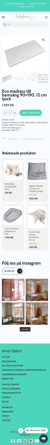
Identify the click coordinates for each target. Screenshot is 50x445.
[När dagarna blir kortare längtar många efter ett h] (37, 313)
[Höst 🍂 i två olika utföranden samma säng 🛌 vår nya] (37, 290)
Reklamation (9, 361)
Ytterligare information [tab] (32, 139)
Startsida (21, 125)
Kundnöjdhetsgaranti (14, 374)
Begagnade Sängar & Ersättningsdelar (23, 370)
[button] (3, 17)
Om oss (6, 357)
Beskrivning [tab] (13, 139)
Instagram (7, 411)
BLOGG (5, 401)
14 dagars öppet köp (26, 6)
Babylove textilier (18, 122)
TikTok (5, 416)
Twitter (6, 420)
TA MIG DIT (9, 271)
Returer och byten (12, 365)
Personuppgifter (11, 393)
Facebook (7, 407)
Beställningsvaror (14, 128)
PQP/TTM (13, 125)
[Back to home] (25, 17)
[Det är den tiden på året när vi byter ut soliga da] (13, 313)
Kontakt (6, 397)
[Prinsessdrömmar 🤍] (13, 290)
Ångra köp (7, 378)
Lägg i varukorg (31, 113)
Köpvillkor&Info (11, 388)
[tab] (3, 137)
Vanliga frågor (10, 384)
